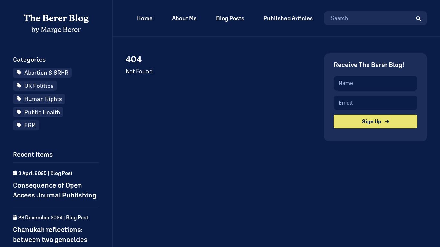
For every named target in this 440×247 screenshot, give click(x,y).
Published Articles (288, 18)
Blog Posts (230, 18)
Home (145, 18)
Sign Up (371, 121)
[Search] (418, 18)
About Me (184, 18)
